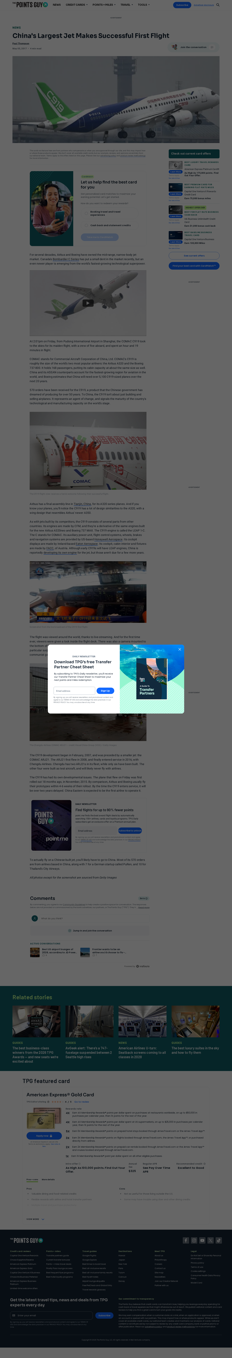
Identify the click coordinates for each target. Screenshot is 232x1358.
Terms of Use (69, 700)
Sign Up (105, 690)
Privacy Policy (60, 702)
